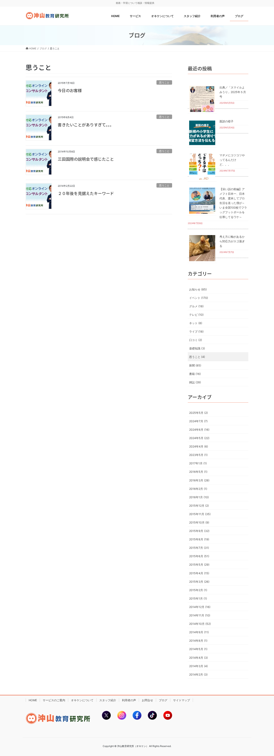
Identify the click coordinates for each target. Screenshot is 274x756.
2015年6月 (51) (199, 556)
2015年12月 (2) (199, 505)
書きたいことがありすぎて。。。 (86, 125)
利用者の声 (129, 700)
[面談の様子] (202, 133)
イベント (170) (198, 297)
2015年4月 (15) (199, 573)
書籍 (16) (195, 373)
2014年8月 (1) (198, 640)
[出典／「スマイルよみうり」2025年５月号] (202, 99)
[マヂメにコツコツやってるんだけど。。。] (202, 167)
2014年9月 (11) (199, 632)
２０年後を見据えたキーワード (86, 193)
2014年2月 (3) (198, 674)
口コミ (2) (195, 340)
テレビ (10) (196, 314)
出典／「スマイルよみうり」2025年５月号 (232, 92)
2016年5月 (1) (198, 471)
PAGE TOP (264, 729)
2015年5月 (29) (199, 564)
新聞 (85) (195, 365)
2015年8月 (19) (199, 539)
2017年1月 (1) (198, 463)
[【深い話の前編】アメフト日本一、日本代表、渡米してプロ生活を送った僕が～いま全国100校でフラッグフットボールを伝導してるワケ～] (202, 200)
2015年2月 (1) (198, 590)
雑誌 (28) (195, 382)
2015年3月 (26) (199, 581)
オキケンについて (82, 700)
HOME (33, 700)
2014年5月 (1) (198, 649)
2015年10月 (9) (199, 522)
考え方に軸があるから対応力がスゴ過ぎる (232, 241)
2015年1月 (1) (198, 598)
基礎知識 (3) (197, 348)
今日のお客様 (70, 90)
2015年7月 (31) (199, 547)
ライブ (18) (196, 331)
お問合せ (147, 700)
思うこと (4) (197, 356)
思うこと (164, 82)
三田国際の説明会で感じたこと (86, 159)
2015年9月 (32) (199, 531)
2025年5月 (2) (198, 412)
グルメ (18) (196, 306)
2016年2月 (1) (198, 488)
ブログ (163, 700)
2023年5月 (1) (198, 455)
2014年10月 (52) (200, 623)
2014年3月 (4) (198, 666)
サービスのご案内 (54, 700)
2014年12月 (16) (199, 607)
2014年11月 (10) (199, 615)
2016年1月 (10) (199, 497)
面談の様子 (226, 121)
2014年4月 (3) (198, 657)
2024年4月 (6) (198, 446)
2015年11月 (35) (200, 514)
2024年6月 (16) (199, 429)
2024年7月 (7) (198, 421)
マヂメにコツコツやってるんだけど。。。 (232, 159)
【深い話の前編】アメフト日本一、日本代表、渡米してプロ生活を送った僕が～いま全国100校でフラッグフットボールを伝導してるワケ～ (233, 203)
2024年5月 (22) (199, 438)
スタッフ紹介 (107, 700)
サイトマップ (181, 700)
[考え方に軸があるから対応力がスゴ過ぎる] (202, 248)
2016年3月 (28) (199, 480)
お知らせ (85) (198, 289)
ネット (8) (195, 323)
